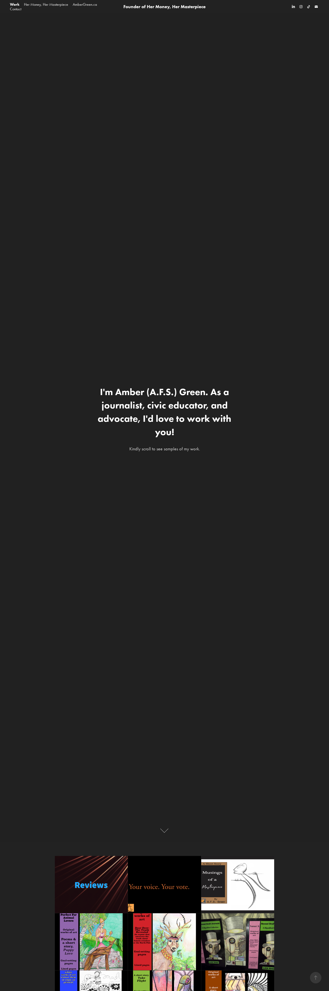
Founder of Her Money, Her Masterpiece (164, 6)
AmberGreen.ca (85, 4)
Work (14, 4)
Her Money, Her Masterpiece (46, 4)
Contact (15, 9)
